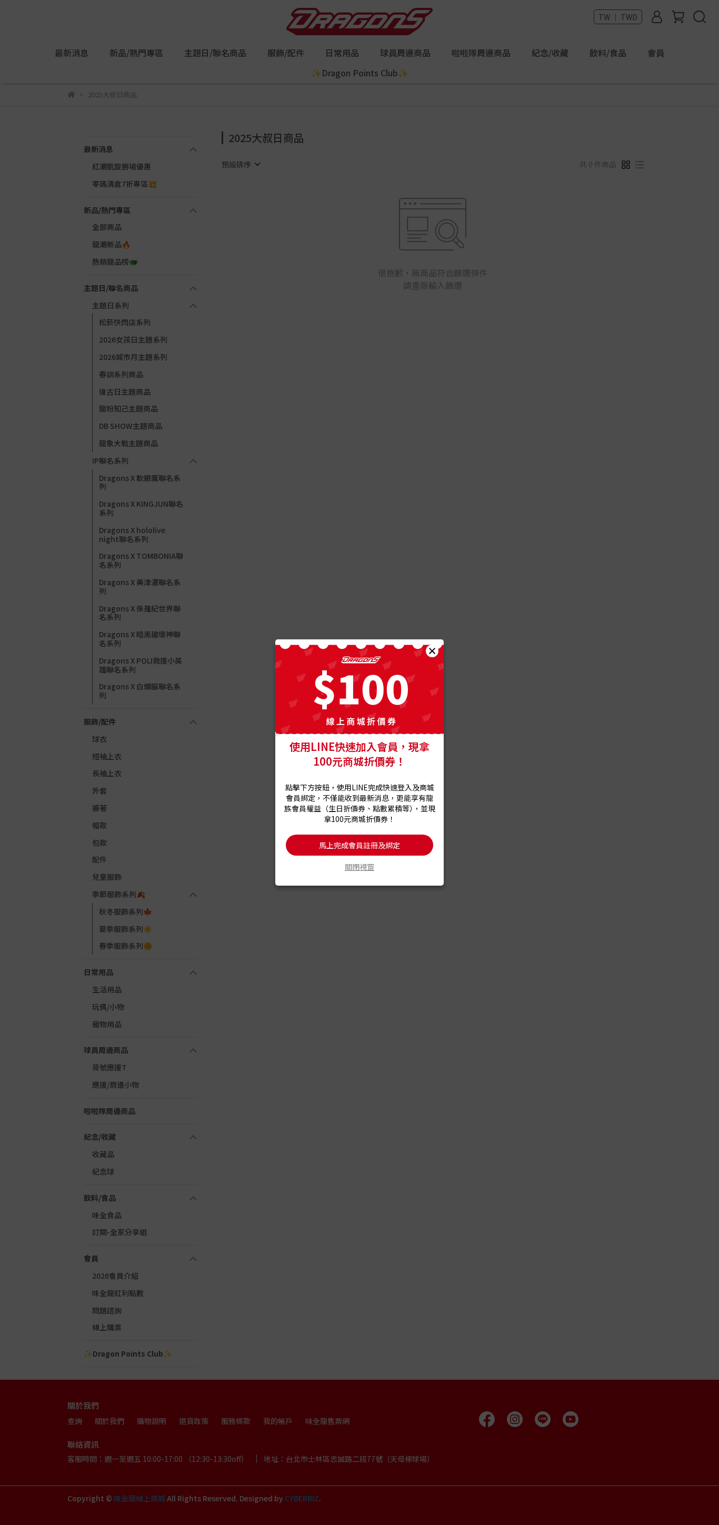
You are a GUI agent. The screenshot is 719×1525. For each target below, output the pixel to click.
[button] (432, 651)
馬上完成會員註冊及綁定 (359, 845)
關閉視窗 (359, 866)
